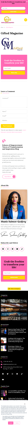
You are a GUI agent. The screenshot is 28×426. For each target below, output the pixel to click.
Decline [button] (17, 423)
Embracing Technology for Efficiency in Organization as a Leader (17, 400)
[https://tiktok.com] (22, 249)
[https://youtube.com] (17, 249)
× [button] (25, 403)
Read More (8, 176)
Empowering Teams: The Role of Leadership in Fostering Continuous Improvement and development (17, 331)
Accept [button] (10, 423)
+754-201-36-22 (7, 361)
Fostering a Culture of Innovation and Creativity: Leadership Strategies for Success (16, 349)
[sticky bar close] (27, 1)
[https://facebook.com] (3, 249)
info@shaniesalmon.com (10, 364)
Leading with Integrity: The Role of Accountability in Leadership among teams (16, 340)
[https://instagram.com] (8, 249)
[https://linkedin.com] (12, 249)
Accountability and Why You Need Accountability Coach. (17, 391)
